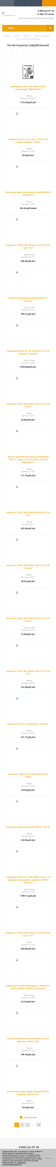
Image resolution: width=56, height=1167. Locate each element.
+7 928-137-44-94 (45, 14)
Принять (49, 1158)
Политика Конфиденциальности (14, 1163)
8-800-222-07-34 (46, 11)
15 (39, 1125)
